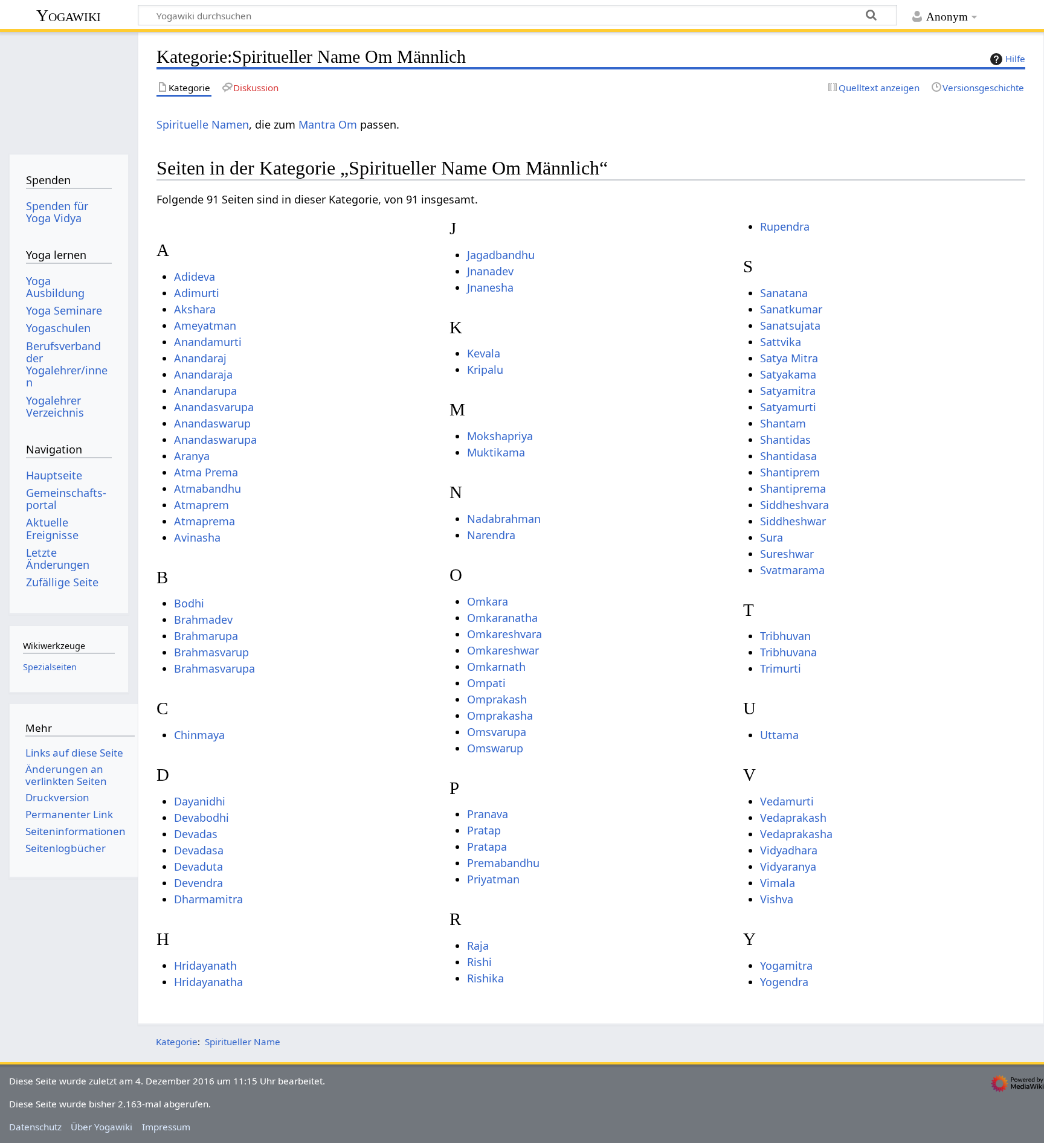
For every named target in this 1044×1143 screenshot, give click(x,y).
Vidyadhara (788, 850)
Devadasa (199, 850)
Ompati (486, 683)
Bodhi (189, 603)
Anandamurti (208, 342)
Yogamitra (786, 965)
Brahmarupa (206, 636)
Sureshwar (787, 553)
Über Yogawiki (101, 1127)
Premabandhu (503, 863)
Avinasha (197, 537)
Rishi (479, 962)
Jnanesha (490, 287)
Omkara (487, 601)
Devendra (198, 883)
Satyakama (788, 374)
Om (347, 124)
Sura (771, 537)
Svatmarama (792, 570)
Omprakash (497, 699)
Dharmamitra (208, 899)
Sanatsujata (790, 325)
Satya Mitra (789, 358)
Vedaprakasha (796, 834)
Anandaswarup (212, 423)
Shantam (783, 423)
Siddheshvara (794, 505)
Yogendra (784, 982)
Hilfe (1015, 59)
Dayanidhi (199, 801)
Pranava (487, 814)
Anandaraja (203, 374)
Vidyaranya (788, 866)
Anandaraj (200, 358)
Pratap (484, 830)
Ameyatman (205, 325)
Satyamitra (788, 390)
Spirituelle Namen (202, 124)
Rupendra (785, 226)
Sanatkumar (791, 309)
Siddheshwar (793, 521)
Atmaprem (201, 505)
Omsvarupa (496, 732)
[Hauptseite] (68, 89)
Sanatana (784, 293)
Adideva (194, 276)
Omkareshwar (503, 650)
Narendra (491, 535)
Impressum (166, 1127)
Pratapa (487, 846)
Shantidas (785, 439)
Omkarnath (496, 666)
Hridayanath (205, 965)
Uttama (779, 735)
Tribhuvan (785, 636)
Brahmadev (203, 619)
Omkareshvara (504, 634)
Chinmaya (199, 735)
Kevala (483, 353)
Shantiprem (790, 472)
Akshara (195, 309)
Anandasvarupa (214, 407)
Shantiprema (793, 488)
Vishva (776, 899)
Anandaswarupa (215, 439)
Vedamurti (787, 801)
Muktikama (496, 452)
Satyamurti (788, 407)
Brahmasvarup (211, 652)
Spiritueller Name (242, 1042)
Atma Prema (206, 472)
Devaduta (198, 866)
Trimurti (780, 668)
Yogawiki (68, 15)
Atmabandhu (207, 488)
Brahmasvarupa (214, 668)
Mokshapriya (500, 436)
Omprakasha (500, 715)
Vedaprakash (793, 817)
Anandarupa (205, 390)
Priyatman (493, 879)
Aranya (192, 456)
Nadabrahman (504, 518)
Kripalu (485, 369)
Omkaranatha (502, 617)
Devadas (196, 834)
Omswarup (495, 748)
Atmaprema (204, 521)
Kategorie (177, 1042)
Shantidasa (788, 456)
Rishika (485, 978)
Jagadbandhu (501, 255)
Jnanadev (490, 271)
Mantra (316, 124)
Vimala (777, 883)
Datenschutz (35, 1127)
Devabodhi (201, 817)
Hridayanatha (208, 982)
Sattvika (780, 342)
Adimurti (196, 293)
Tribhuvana (788, 652)
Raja (478, 945)
